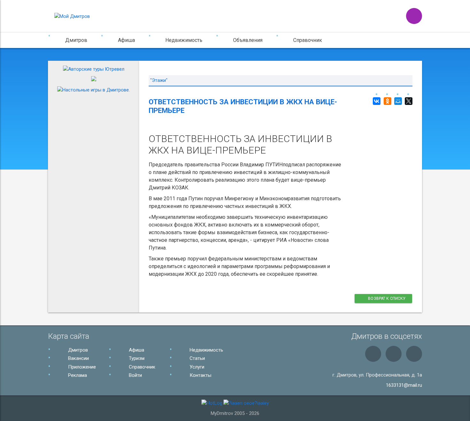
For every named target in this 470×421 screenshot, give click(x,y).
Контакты (199, 375)
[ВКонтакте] (375, 101)
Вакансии (78, 358)
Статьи (196, 358)
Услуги (196, 367)
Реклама (77, 375)
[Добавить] (414, 16)
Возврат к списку (386, 298)
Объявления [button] (247, 40)
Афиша (136, 350)
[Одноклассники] (386, 101)
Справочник (307, 40)
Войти (135, 375)
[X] (407, 101)
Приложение (81, 367)
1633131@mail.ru (404, 385)
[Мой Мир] (397, 101)
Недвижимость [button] (183, 40)
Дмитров (77, 350)
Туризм (136, 358)
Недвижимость (205, 350)
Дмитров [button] (76, 40)
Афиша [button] (126, 40)
